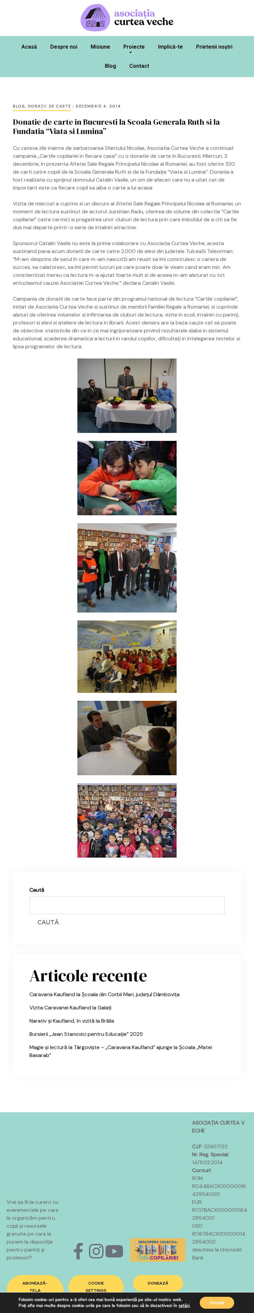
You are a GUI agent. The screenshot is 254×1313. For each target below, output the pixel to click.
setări (184, 1306)
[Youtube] (114, 1251)
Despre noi (63, 47)
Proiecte (134, 47)
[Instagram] (96, 1251)
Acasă (29, 47)
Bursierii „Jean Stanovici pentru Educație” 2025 (86, 1034)
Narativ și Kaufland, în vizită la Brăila (71, 1020)
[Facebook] (78, 1251)
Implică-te (170, 47)
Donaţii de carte (49, 106)
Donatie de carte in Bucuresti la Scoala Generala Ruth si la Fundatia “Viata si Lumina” (116, 126)
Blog (110, 66)
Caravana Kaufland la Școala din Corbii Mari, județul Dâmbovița (104, 994)
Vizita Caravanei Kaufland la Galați (70, 1007)
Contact (139, 66)
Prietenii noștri (214, 47)
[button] (35, 1290)
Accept (217, 1302)
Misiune (100, 47)
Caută (36, 889)
